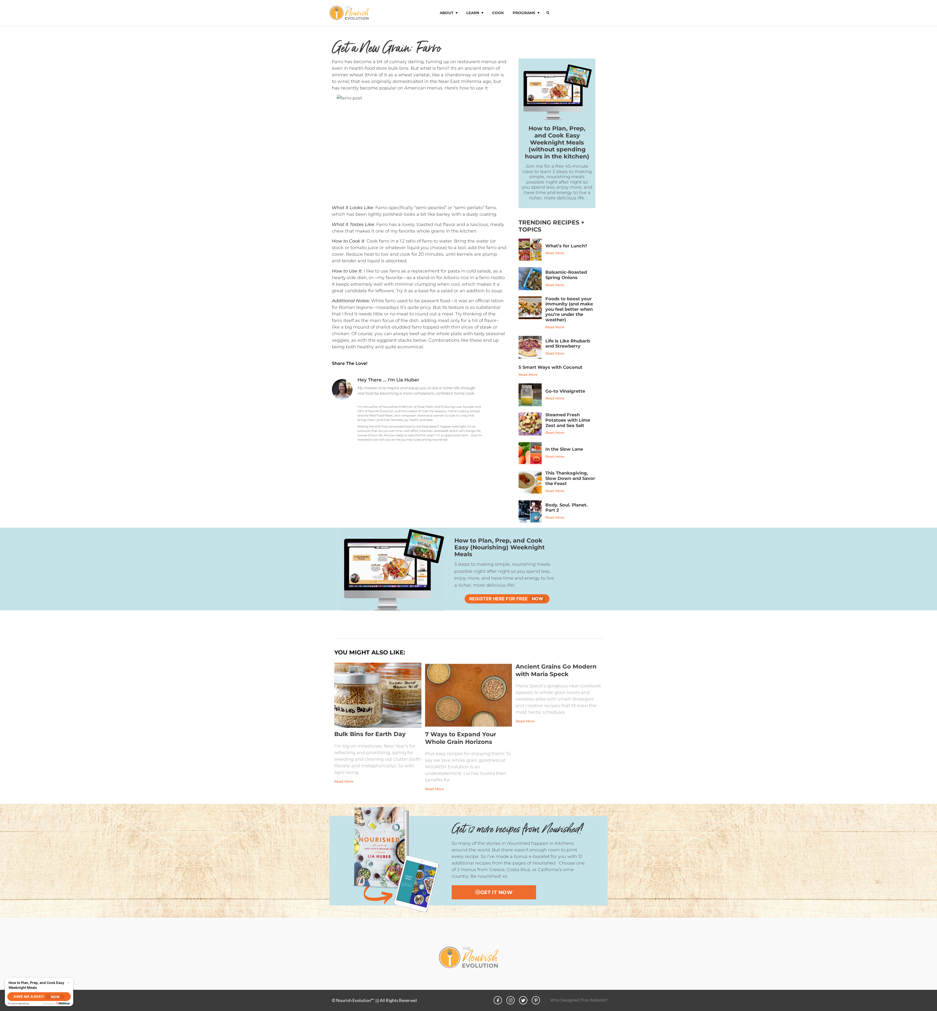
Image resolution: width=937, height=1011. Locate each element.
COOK (498, 12)
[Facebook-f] (498, 1000)
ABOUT (446, 12)
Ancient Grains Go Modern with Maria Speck (556, 670)
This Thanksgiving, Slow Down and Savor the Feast (570, 478)
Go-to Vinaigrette (565, 391)
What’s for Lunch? (566, 246)
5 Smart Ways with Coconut (550, 367)
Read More (554, 253)
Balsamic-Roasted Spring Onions (566, 275)
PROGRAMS (524, 12)
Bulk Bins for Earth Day (370, 734)
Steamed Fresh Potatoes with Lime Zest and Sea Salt (567, 420)
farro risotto (492, 277)
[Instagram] (510, 1000)
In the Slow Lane (564, 449)
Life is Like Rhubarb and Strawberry (567, 343)
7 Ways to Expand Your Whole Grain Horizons (460, 738)
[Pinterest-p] (536, 1000)
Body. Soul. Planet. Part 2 (566, 507)
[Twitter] (523, 1000)
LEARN (472, 12)
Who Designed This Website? (579, 1000)
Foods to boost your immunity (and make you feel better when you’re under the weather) (569, 309)
